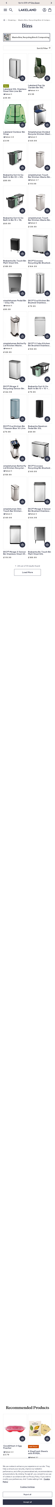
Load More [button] (27, 572)
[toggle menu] (5, 10)
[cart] (50, 10)
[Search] (11, 10)
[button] (8, 3)
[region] (27, 1483)
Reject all (27, 1494)
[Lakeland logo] (27, 10)
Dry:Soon (35, 3)
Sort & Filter (42, 48)
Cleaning (12, 20)
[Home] (4, 20)
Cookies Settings (27, 1487)
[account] (44, 10)
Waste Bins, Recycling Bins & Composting (36, 20)
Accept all (27, 1502)
